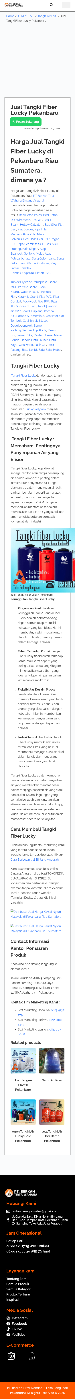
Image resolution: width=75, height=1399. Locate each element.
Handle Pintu (30, 340)
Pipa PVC (45, 296)
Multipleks (40, 282)
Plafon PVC (42, 273)
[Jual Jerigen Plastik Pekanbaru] (23, 1060)
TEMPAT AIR (26, 16)
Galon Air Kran (52, 1080)
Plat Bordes (25, 229)
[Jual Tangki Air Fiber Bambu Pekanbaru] (51, 1112)
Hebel (57, 349)
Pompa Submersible (30, 316)
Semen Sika (24, 335)
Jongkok (26, 325)
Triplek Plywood (21, 282)
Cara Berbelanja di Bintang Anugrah (35, 859)
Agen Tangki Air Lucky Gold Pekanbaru (23, 1136)
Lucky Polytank (35, 409)
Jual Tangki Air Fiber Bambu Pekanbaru (52, 1136)
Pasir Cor (40, 345)
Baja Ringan (30, 249)
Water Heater (29, 292)
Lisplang (37, 311)
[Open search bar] (51, 5)
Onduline (43, 263)
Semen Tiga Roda (34, 330)
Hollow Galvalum (31, 224)
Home (10, 16)
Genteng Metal (33, 253)
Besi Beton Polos (30, 215)
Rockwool (29, 301)
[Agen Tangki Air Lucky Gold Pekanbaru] (23, 1112)
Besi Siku (51, 224)
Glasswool (26, 345)
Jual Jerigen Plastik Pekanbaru (23, 1084)
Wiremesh (23, 220)
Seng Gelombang (43, 258)
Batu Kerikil (29, 349)
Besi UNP (29, 239)
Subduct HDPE (26, 306)
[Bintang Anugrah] (38, 914)
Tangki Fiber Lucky (23, 375)
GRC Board (22, 311)
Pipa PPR (44, 301)
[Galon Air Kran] (51, 1060)
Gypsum (28, 273)
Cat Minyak (30, 320)
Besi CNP (43, 239)
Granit (34, 296)
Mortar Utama (43, 335)
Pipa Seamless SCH (31, 244)
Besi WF (36, 220)
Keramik (23, 296)
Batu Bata (45, 349)
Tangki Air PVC (47, 16)
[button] (66, 5)
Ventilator (52, 316)
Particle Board (27, 287)
